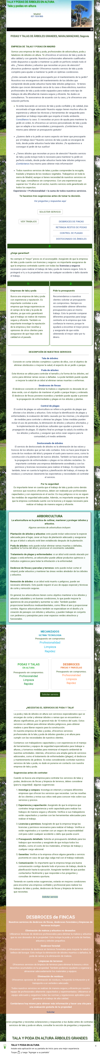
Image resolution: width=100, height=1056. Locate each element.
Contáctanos (23, 163)
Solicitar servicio (50, 897)
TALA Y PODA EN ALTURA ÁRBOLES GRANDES (49, 1038)
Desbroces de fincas (50, 385)
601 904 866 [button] (37, 16)
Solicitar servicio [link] (50, 694)
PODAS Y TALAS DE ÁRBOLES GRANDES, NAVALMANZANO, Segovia (49, 36)
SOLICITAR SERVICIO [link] (50, 212)
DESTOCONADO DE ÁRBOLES (71, 239)
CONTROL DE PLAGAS (71, 233)
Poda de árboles (49, 370)
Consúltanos (22, 119)
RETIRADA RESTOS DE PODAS (71, 227)
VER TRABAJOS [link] (29, 221)
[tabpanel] (37, 15)
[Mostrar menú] (91, 29)
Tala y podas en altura (21, 6)
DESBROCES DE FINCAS (71, 221)
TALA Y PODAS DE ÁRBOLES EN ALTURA (30, 1)
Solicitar (51, 1012)
